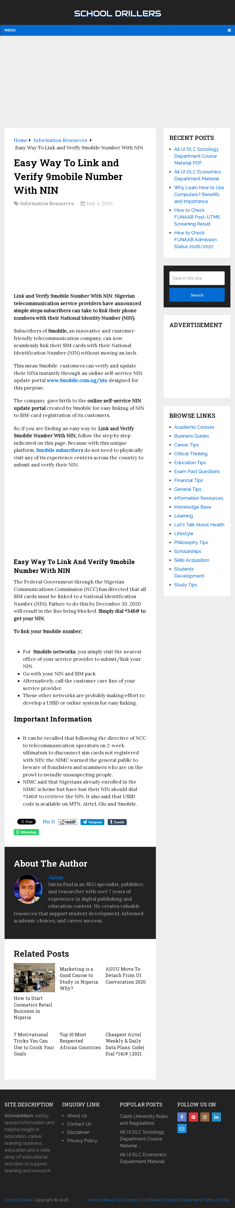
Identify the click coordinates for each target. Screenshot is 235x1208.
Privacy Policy (82, 1140)
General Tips (187, 489)
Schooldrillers (19, 1115)
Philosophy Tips (191, 542)
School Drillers (117, 13)
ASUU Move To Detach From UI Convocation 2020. (126, 975)
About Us (77, 1115)
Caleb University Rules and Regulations (144, 1120)
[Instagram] (204, 1117)
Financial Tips (188, 480)
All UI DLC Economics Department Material (143, 1158)
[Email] (182, 1128)
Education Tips (190, 462)
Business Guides (191, 436)
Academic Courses (194, 427)
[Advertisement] (117, 81)
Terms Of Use (216, 1200)
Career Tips (186, 445)
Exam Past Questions (197, 471)
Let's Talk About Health (199, 524)
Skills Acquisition (191, 560)
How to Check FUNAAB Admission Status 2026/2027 (195, 239)
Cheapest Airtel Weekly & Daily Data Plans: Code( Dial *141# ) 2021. (124, 1044)
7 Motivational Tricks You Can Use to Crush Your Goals (34, 1044)
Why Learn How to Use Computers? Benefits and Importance (199, 194)
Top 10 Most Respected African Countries (80, 1040)
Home (94, 1200)
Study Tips (185, 585)
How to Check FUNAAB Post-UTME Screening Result (197, 217)
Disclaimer (78, 1132)
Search (197, 295)
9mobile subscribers (59, 450)
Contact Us (79, 1124)
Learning (183, 516)
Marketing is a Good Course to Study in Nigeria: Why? (79, 978)
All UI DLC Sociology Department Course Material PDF (196, 156)
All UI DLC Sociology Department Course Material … (142, 1138)
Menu (10, 30)
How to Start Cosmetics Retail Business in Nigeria (33, 1007)
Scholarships (187, 551)
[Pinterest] (193, 1117)
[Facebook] (182, 1117)
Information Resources (47, 203)
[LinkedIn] (216, 1117)
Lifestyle (183, 533)
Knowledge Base (192, 507)
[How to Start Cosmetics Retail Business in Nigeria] (34, 977)
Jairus (55, 877)
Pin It (49, 821)
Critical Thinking (190, 453)
